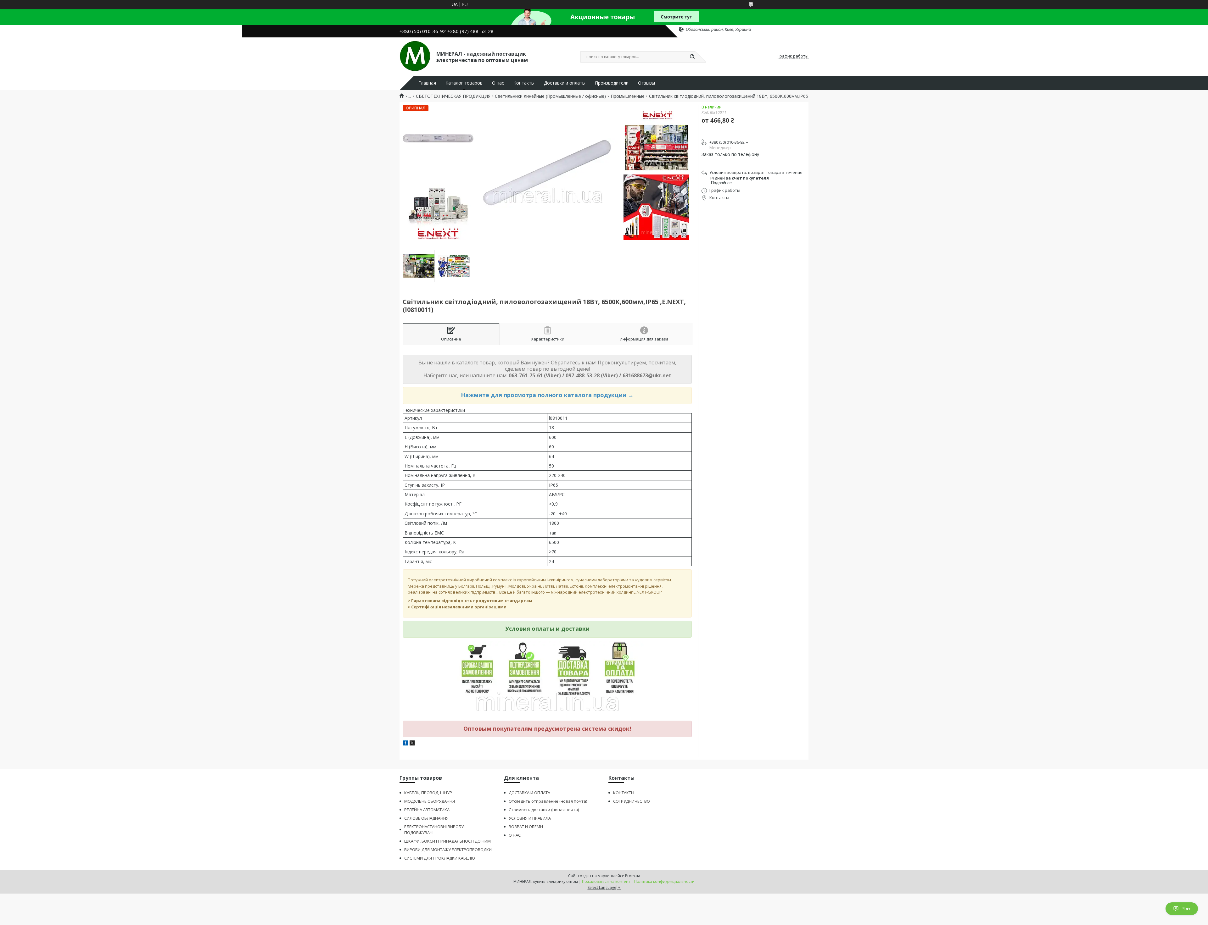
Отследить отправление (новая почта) (548, 801)
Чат (1186, 908)
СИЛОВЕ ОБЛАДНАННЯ (426, 818)
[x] (412, 744)
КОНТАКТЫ (623, 792)
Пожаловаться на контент (606, 881)
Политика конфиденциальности (664, 881)
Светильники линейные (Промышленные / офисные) (550, 96)
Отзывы (646, 83)
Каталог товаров (464, 83)
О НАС (515, 835)
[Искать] (692, 57)
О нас (498, 83)
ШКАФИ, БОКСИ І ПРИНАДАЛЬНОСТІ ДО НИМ (447, 841)
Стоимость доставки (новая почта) (544, 809)
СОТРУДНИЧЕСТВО (631, 801)
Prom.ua (632, 875)
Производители (612, 83)
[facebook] (405, 744)
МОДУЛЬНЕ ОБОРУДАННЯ (429, 801)
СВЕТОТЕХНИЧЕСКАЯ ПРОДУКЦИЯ (453, 96)
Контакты (523, 83)
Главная (427, 83)
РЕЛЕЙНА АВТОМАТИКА (427, 809)
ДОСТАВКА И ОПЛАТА (529, 792)
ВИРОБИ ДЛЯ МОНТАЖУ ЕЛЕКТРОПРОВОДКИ (448, 849)
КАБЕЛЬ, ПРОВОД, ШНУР (428, 792)
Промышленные (628, 96)
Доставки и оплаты (564, 83)
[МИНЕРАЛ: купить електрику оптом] (415, 56)
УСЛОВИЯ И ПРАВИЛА (530, 818)
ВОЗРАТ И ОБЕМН (526, 826)
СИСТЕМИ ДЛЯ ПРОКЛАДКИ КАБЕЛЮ (439, 858)
